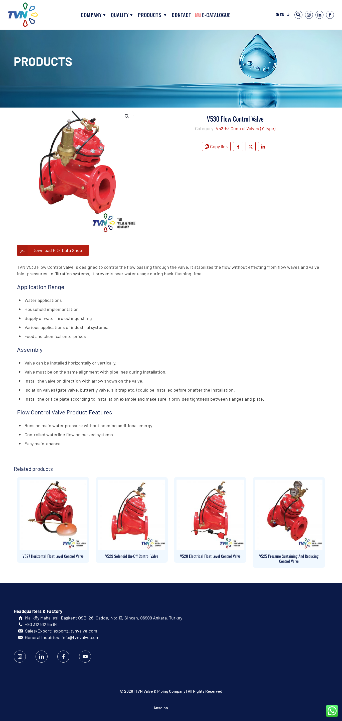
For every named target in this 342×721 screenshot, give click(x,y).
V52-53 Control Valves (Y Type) (245, 128)
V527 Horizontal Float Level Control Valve (53, 556)
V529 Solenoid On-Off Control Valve (131, 556)
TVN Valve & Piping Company (160, 691)
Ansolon (160, 707)
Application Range (40, 286)
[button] (127, 116)
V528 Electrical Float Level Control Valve (210, 556)
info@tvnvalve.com (80, 637)
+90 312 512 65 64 (41, 624)
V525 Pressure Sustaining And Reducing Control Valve (288, 558)
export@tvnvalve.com (75, 631)
